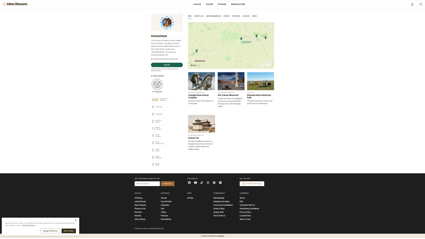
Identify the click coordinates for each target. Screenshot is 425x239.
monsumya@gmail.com (159, 55)
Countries (236, 16)
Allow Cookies (69, 231)
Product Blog (218, 208)
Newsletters (166, 219)
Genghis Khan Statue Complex (198, 96)
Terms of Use (245, 219)
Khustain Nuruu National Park (259, 96)
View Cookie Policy (28, 225)
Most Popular (140, 205)
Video (163, 212)
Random (138, 212)
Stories (226, 16)
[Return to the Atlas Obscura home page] (15, 4)
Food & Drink (166, 201)
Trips (189, 193)
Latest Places (140, 201)
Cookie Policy (245, 216)
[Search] (421, 4)
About (242, 198)
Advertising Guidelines (249, 208)
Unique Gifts (218, 212)
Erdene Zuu (193, 138)
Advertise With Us (247, 205)
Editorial (165, 193)
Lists (162, 208)
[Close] (75, 220)
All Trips (190, 198)
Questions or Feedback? (212, 236)
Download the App (254, 184)
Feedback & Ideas (221, 201)
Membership (218, 198)
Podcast (164, 216)
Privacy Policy (245, 212)
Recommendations (213, 16)
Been (190, 16)
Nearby (138, 216)
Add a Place (140, 219)
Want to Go (199, 16)
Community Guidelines (223, 205)
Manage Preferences (50, 231)
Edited (254, 16)
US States (246, 16)
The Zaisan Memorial (228, 95)
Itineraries (165, 205)
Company (244, 193)
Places (138, 193)
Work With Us (219, 216)
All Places (139, 198)
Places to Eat (140, 208)
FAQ (241, 201)
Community (219, 193)
